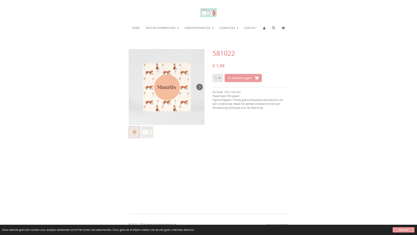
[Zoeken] (274, 27)
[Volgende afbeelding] (199, 87)
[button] (134, 132)
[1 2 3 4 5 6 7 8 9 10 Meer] (218, 78)
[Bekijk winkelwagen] (283, 28)
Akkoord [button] (403, 229)
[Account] (264, 28)
